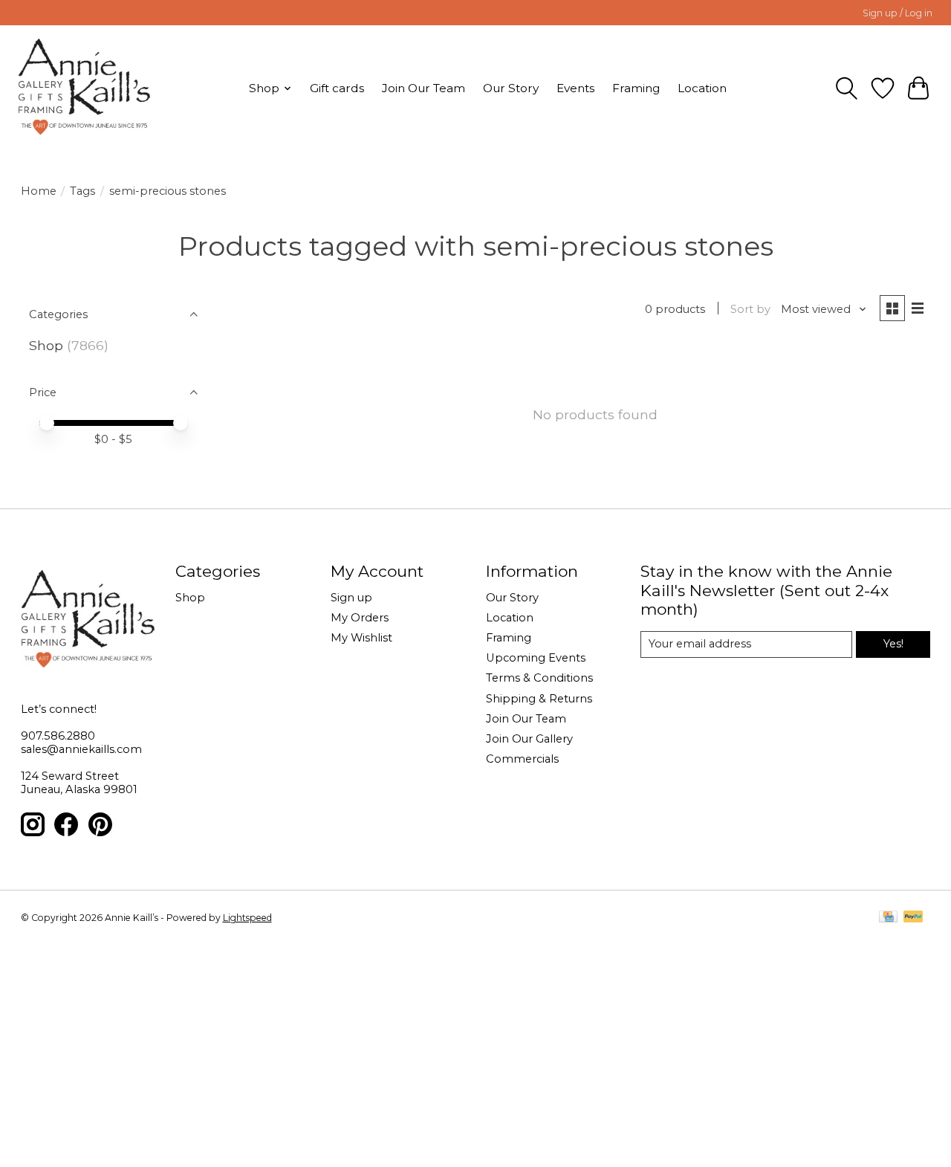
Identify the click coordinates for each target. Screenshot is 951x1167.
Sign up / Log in (897, 13)
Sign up (351, 597)
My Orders (360, 617)
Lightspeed (247, 917)
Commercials (522, 759)
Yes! (893, 643)
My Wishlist (361, 637)
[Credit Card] (888, 918)
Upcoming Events (535, 658)
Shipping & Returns (539, 698)
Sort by (750, 309)
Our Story (511, 88)
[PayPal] (913, 918)
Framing (636, 88)
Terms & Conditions (539, 678)
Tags (82, 191)
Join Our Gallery (529, 739)
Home (38, 191)
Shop (46, 345)
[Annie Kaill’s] (84, 88)
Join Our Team (423, 88)
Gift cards (337, 88)
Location (702, 88)
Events (575, 88)
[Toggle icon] (846, 88)
